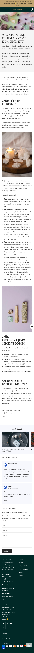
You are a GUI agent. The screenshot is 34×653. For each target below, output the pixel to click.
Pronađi (21, 563)
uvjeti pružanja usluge (22, 518)
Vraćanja (21, 572)
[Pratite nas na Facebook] (3, 623)
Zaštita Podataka (23, 566)
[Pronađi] (5, 10)
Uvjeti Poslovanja (23, 569)
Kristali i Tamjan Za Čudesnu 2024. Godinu (14, 450)
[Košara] (31, 10)
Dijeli (3, 416)
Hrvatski (5, 634)
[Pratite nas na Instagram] (7, 623)
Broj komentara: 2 (11, 413)
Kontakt (21, 576)
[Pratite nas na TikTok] (3, 627)
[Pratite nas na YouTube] (11, 623)
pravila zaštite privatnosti (8, 518)
